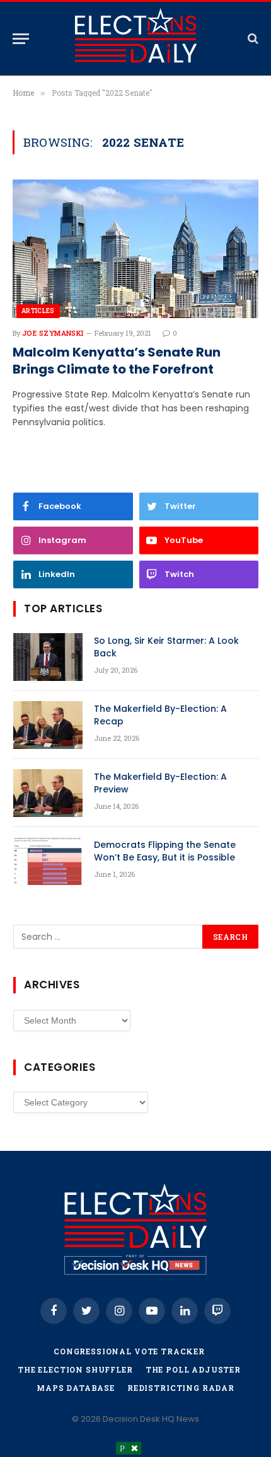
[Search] (251, 39)
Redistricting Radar (180, 1388)
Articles (38, 311)
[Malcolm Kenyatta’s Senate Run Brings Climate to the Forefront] (135, 248)
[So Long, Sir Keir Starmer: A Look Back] (48, 657)
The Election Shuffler (75, 1369)
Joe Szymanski (53, 333)
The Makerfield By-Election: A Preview (160, 783)
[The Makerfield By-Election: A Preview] (48, 793)
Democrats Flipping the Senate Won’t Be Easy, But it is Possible (165, 851)
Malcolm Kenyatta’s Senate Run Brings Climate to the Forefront (117, 361)
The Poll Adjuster (193, 1369)
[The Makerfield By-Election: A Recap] (48, 725)
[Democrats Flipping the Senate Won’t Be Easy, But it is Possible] (48, 861)
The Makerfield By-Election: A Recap (160, 715)
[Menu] (21, 39)
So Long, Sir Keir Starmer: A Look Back (166, 647)
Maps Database (76, 1388)
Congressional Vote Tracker (129, 1351)
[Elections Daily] (135, 38)
